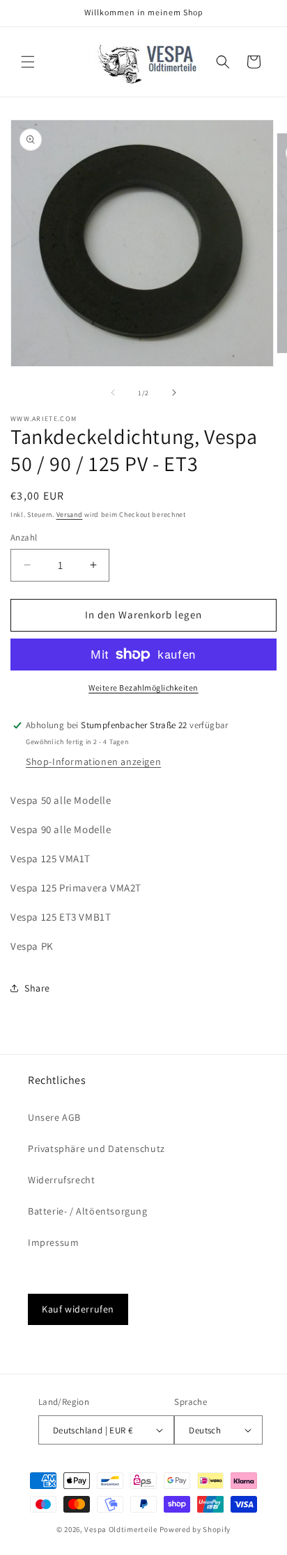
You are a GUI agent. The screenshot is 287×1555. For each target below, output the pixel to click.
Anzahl (23, 537)
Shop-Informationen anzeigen (93, 761)
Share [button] (37, 988)
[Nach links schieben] (113, 392)
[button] (28, 62)
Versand (69, 514)
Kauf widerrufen (78, 1309)
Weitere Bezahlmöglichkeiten (143, 687)
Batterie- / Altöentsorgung (88, 1211)
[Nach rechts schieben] (174, 392)
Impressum (53, 1242)
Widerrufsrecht (61, 1180)
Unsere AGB (54, 1117)
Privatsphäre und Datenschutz (96, 1148)
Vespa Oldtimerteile (120, 1529)
